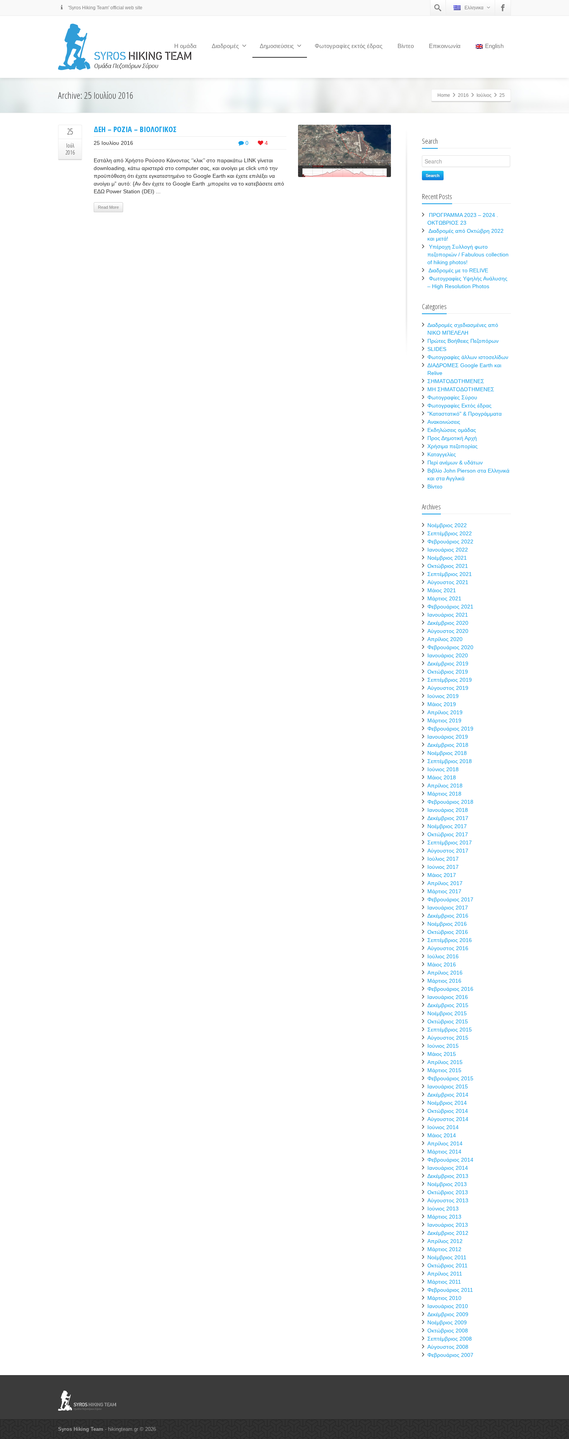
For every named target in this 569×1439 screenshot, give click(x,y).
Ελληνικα (473, 7)
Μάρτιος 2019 (444, 720)
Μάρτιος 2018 (444, 794)
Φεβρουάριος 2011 (450, 1290)
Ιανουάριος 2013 (447, 1225)
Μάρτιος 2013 (444, 1217)
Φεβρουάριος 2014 (450, 1160)
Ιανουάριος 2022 (447, 550)
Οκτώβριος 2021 (447, 566)
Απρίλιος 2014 (445, 1143)
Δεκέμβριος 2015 (447, 1005)
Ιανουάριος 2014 (447, 1168)
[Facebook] (503, 7)
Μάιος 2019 (441, 704)
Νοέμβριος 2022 (447, 525)
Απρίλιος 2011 (444, 1274)
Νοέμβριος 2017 (447, 826)
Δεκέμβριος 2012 (447, 1233)
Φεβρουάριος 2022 (450, 541)
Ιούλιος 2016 (443, 956)
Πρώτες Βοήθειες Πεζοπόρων (463, 341)
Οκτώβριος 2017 (447, 834)
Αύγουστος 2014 (447, 1119)
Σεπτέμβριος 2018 (449, 761)
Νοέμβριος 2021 (447, 558)
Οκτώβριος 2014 (447, 1111)
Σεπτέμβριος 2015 (449, 1029)
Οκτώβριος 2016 (447, 932)
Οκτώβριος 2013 (447, 1192)
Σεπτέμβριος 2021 (449, 574)
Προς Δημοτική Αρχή (452, 438)
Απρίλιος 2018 (445, 785)
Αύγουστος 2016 (447, 948)
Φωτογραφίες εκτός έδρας (348, 46)
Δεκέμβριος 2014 (447, 1095)
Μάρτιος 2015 (444, 1070)
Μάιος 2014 (441, 1135)
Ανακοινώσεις (443, 422)
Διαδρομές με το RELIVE (458, 270)
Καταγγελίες (441, 454)
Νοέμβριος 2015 (447, 1013)
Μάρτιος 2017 (444, 891)
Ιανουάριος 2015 (447, 1086)
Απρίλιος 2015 (445, 1062)
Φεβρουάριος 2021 (450, 606)
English (494, 46)
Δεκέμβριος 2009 (447, 1314)
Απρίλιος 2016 (445, 973)
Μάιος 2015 (441, 1054)
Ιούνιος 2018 (443, 769)
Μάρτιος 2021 (444, 598)
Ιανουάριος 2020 (447, 655)
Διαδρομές (225, 46)
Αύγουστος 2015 (447, 1038)
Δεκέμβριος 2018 (447, 745)
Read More (108, 207)
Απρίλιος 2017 (445, 883)
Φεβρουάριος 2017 (450, 899)
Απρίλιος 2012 (445, 1241)
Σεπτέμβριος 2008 (449, 1339)
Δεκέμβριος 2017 (447, 818)
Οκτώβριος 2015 (447, 1021)
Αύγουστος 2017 (447, 851)
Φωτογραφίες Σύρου (452, 397)
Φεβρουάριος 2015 (450, 1078)
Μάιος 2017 (441, 875)
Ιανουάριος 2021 (447, 615)
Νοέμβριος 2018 (447, 753)
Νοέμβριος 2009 (447, 1322)
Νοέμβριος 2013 (447, 1184)
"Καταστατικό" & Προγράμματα (464, 414)
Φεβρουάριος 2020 (450, 647)
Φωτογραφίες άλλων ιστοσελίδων (467, 357)
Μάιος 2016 (441, 964)
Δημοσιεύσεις (277, 46)
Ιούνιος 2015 (443, 1046)
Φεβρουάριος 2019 (450, 729)
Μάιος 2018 (441, 777)
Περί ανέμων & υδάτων (455, 462)
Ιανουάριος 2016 (447, 997)
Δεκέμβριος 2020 (447, 623)
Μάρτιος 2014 (444, 1151)
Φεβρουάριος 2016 (450, 989)
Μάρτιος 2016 (444, 981)
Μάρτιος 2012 (444, 1249)
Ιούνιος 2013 (443, 1208)
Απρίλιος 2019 (445, 712)
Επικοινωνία (445, 46)
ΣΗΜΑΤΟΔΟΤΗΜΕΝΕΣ (455, 381)
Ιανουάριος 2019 (447, 737)
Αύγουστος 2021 (447, 582)
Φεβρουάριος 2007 (450, 1355)
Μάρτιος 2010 (444, 1298)
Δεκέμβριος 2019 (447, 663)
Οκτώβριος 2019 (447, 672)
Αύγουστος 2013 (447, 1200)
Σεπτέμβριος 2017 (449, 842)
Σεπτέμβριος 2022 (449, 533)
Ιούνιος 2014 (443, 1127)
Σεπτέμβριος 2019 (449, 680)
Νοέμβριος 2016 (447, 924)
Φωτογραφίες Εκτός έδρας (459, 405)
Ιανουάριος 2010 (447, 1306)
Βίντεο (406, 46)
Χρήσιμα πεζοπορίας (452, 446)
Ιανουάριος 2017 (447, 907)
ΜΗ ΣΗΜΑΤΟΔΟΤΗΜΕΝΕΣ (460, 389)
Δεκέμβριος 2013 (447, 1176)
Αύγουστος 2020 (447, 631)
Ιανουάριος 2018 (447, 810)
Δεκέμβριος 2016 (447, 916)
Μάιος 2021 (441, 590)
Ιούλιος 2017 (443, 859)
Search (433, 175)
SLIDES (436, 349)
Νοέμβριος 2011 (446, 1257)
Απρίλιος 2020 (445, 639)
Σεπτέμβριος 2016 (449, 940)
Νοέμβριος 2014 (447, 1103)
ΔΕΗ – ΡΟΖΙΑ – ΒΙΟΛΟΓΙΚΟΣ (135, 129)
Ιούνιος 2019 (443, 696)
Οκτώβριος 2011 (447, 1265)
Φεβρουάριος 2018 (450, 802)
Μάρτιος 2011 (444, 1282)
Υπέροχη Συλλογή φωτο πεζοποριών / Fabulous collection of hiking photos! (468, 254)
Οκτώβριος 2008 (447, 1330)
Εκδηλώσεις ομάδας (451, 430)
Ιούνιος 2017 (443, 867)
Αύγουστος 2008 (447, 1347)
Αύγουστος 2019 (447, 688)
